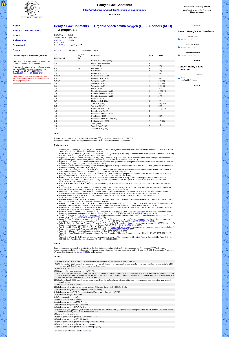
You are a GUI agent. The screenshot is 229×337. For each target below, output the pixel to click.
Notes (16, 35)
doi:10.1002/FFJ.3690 (124, 160)
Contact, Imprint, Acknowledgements (30, 55)
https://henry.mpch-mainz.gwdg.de (128, 10)
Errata (16, 50)
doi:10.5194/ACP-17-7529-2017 (137, 221)
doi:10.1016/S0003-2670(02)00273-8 (115, 229)
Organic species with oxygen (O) (119, 26)
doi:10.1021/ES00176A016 (69, 197)
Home (16, 25)
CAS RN (57, 40)
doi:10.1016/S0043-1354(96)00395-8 (90, 201)
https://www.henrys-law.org (96, 10)
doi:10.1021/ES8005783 (117, 172)
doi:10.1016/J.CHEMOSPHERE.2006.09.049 (138, 193)
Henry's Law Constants (27, 30)
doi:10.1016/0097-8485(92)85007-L (87, 217)
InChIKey (57, 50)
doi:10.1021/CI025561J (127, 225)
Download (19, 45)
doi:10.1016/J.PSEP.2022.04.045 (72, 182)
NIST (62, 45)
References (20, 40)
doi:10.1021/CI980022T (117, 176)
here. (89, 331)
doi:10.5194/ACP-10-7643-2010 (139, 213)
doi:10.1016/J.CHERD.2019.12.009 (92, 156)
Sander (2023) (82, 252)
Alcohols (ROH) (160, 26)
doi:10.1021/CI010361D (91, 164)
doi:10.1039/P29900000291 (87, 152)
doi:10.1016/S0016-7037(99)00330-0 (80, 209)
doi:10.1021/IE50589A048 (158, 203)
